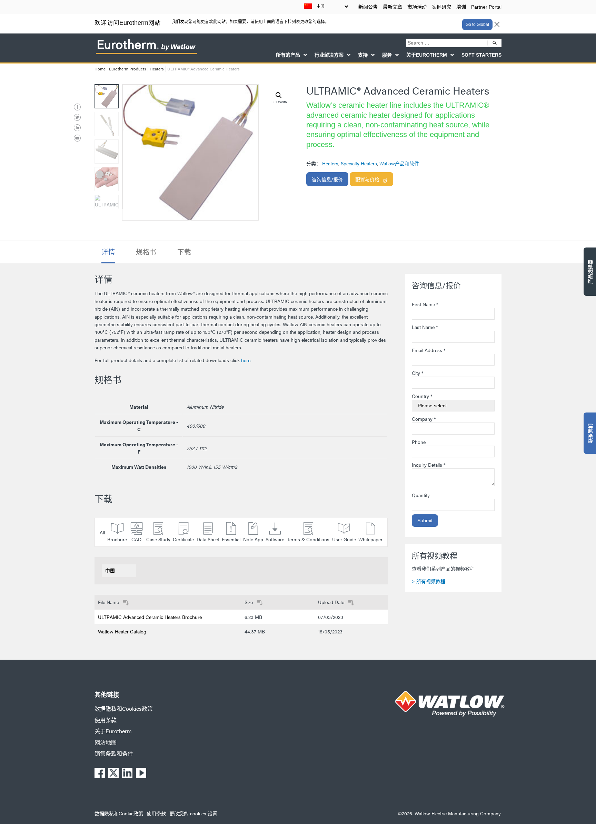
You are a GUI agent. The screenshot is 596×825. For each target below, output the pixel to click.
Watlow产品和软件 (399, 163)
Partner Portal (486, 7)
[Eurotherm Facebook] (77, 107)
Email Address (429, 350)
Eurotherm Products (127, 69)
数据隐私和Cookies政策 (124, 708)
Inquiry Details (429, 464)
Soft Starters (481, 55)
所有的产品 (288, 55)
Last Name (425, 326)
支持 (363, 55)
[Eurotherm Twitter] (77, 117)
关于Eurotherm (426, 55)
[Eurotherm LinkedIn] (77, 128)
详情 (108, 251)
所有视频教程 (430, 581)
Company (424, 418)
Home (100, 69)
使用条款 (106, 720)
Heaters (157, 69)
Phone (419, 441)
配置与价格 (367, 179)
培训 (461, 7)
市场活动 (417, 7)
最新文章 (392, 7)
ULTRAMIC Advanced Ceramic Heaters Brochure (150, 616)
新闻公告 (368, 7)
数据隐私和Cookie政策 (119, 813)
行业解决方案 (329, 55)
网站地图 (106, 742)
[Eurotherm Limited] (146, 53)
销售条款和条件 (114, 753)
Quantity (421, 495)
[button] (278, 95)
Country (422, 395)
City (418, 372)
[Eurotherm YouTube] (77, 138)
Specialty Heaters (359, 163)
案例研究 (441, 7)
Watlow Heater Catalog (122, 631)
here (245, 360)
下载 (184, 251)
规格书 (146, 251)
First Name (425, 304)
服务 (387, 55)
